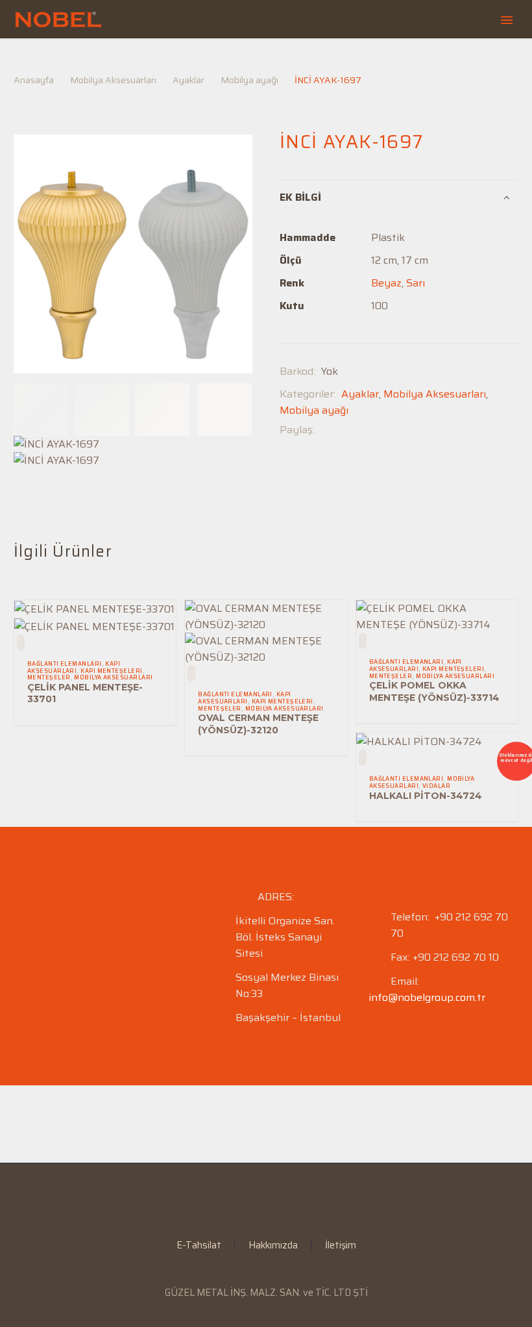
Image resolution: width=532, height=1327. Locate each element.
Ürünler (297, 60)
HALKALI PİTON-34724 (425, 796)
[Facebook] (324, 430)
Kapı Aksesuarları (73, 667)
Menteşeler (49, 677)
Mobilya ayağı (314, 410)
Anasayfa (134, 60)
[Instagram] (274, 1198)
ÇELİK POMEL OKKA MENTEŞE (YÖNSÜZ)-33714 (434, 691)
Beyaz (386, 283)
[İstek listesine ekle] (21, 643)
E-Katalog (463, 60)
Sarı (415, 283)
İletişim (340, 1245)
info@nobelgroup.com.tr (427, 997)
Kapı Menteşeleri (111, 671)
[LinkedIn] (257, 1198)
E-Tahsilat (378, 60)
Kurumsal (217, 60)
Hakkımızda (273, 1245)
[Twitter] (344, 430)
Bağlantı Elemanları (64, 663)
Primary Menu (506, 20)
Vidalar (436, 785)
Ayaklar (360, 394)
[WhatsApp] (291, 1198)
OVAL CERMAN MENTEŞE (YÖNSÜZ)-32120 (258, 723)
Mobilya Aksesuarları (434, 394)
